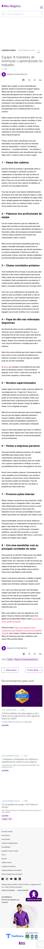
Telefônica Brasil (7, 862)
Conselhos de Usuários (8, 866)
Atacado (4, 858)
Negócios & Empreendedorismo (26, 659)
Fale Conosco (6, 835)
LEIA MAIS (5, 725)
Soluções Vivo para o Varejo (10, 851)
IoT (10, 819)
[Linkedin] (20, 879)
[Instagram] (7, 879)
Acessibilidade (6, 847)
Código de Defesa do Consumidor (12, 870)
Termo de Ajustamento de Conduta (12, 874)
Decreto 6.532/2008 (22, 890)
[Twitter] (15, 879)
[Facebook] (3, 879)
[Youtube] (11, 879)
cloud (5, 819)
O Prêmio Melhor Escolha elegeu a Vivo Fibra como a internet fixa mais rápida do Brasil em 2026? (21, 716)
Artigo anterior (11, 670)
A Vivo (3, 855)
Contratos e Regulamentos (10, 843)
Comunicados (6, 839)
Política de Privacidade (8, 890)
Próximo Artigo (32, 670)
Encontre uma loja (7, 831)
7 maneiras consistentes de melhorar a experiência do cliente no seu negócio (20, 760)
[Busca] (4, 14)
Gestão (9, 659)
